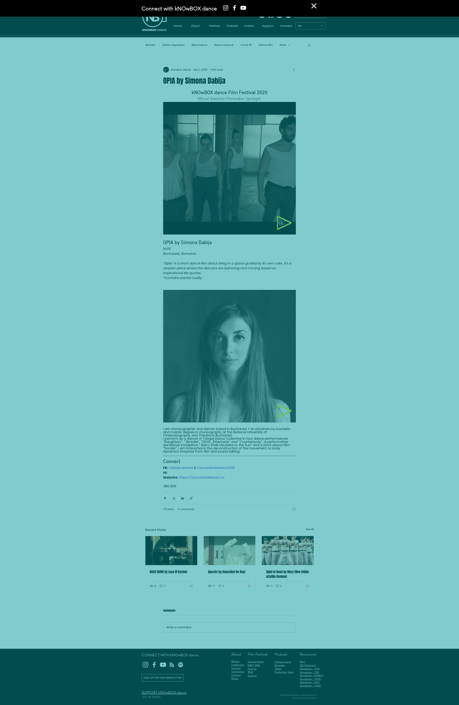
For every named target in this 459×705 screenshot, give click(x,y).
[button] (314, 6)
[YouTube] (243, 7)
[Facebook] (234, 7)
